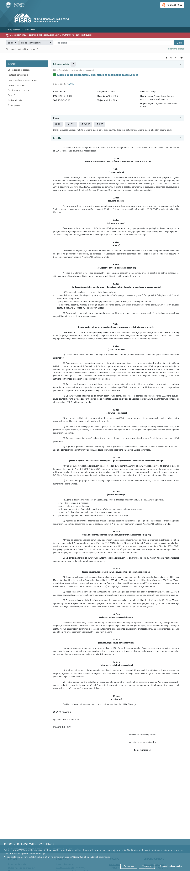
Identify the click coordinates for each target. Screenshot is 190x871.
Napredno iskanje (176, 49)
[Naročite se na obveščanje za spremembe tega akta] (166, 57)
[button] (117, 64)
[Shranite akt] (171, 57)
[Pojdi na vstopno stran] (15, 7)
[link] (14, 30)
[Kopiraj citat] (73, 64)
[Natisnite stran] (181, 57)
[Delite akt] (176, 57)
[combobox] (36, 42)
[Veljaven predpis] (54, 74)
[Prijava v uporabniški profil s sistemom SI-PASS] (172, 5)
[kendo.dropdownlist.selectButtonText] (50, 42)
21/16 (71, 84)
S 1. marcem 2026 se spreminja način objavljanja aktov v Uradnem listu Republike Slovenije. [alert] (51, 35)
